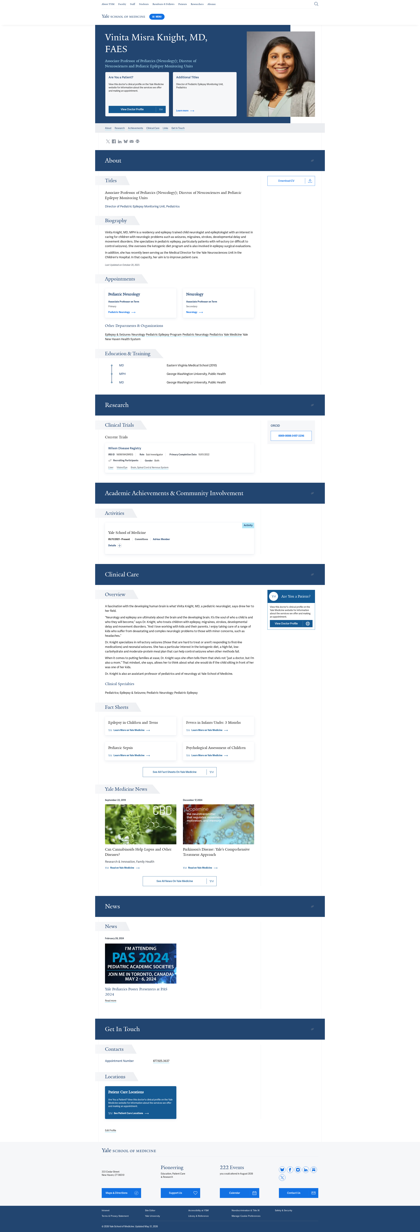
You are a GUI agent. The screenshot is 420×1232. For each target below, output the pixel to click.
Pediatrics (216, 334)
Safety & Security (283, 1210)
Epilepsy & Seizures (118, 334)
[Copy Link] (312, 160)
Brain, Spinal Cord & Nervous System (149, 467)
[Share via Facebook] (114, 141)
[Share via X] (108, 141)
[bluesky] (282, 1169)
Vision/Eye (122, 467)
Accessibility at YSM (198, 1210)
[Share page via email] (132, 141)
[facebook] (290, 1169)
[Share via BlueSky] (126, 141)
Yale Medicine (233, 334)
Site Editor (150, 1210)
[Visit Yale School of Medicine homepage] (129, 1151)
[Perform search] (316, 4)
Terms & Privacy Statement (115, 1216)
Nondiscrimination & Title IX (246, 1210)
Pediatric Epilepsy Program (164, 334)
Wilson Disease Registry (124, 448)
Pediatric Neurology (195, 334)
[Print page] (137, 141)
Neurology (138, 334)
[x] (282, 1177)
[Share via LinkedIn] (120, 141)
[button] (281, 74)
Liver (110, 467)
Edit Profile (110, 1130)
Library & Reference (198, 1216)
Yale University (152, 1216)
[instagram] (298, 1169)
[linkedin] (306, 1169)
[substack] (313, 1169)
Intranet (105, 1210)
